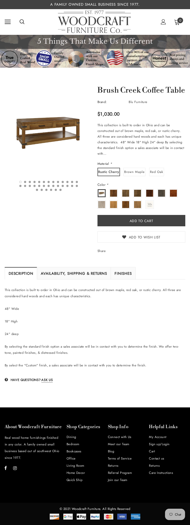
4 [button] (34, 182)
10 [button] (63, 182)
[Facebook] (5, 467)
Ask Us (47, 380)
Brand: (102, 102)
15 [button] (25, 186)
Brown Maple (134, 171)
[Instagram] (14, 467)
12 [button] (72, 182)
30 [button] (51, 190)
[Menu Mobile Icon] (8, 22)
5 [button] (39, 182)
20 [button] (49, 186)
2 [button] (25, 182)
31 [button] (56, 190)
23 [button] (63, 186)
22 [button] (58, 186)
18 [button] (39, 186)
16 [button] (30, 186)
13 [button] (77, 182)
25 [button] (72, 186)
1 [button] (20, 182)
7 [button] (49, 182)
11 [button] (67, 182)
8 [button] (53, 182)
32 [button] (60, 190)
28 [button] (42, 190)
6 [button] (44, 182)
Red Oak (156, 171)
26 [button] (77, 186)
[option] (48, 132)
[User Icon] (163, 21)
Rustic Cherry (108, 171)
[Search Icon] (22, 22)
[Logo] (94, 21)
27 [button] (37, 190)
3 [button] (30, 182)
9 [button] (58, 182)
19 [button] (44, 186)
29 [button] (46, 190)
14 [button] (20, 186)
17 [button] (34, 186)
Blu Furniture (138, 102)
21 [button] (53, 186)
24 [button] (67, 186)
